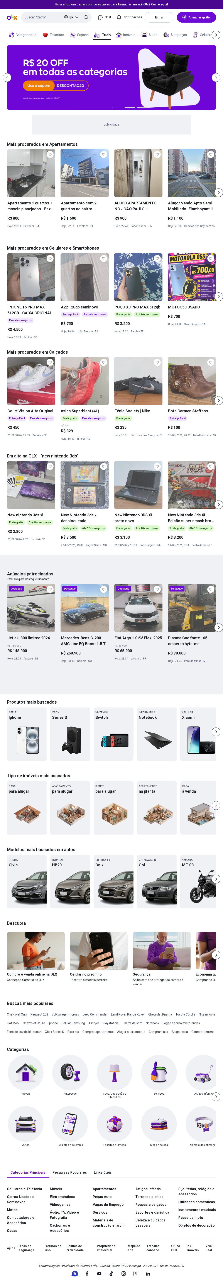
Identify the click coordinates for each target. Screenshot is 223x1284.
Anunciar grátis (200, 17)
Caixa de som (133, 1023)
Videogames (60, 1205)
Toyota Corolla (185, 1014)
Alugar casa (180, 1032)
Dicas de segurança (26, 1248)
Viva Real (209, 1248)
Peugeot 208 (39, 1014)
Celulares (207, 35)
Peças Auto (102, 1197)
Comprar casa (158, 1032)
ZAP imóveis (193, 1248)
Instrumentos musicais (197, 1210)
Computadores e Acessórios (20, 1220)
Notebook (152, 1023)
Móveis (56, 1189)
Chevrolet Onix (17, 1014)
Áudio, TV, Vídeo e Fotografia (64, 1215)
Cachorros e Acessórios (60, 1228)
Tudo (106, 35)
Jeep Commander (95, 1014)
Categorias (24, 35)
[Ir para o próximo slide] (218, 192)
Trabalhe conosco (152, 1248)
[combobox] (56, 17)
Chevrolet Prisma (160, 1014)
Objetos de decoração (196, 1225)
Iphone (53, 1023)
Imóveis (129, 35)
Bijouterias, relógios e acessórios (196, 1191)
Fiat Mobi (13, 1023)
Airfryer (93, 1023)
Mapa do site (134, 1248)
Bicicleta (73, 1032)
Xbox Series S (54, 1032)
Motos (12, 1210)
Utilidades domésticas (196, 1202)
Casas (12, 1231)
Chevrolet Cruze (34, 1023)
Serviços (100, 1212)
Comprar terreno (203, 1032)
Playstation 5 (111, 1023)
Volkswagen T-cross (65, 1014)
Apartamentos (104, 1189)
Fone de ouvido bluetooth (24, 1032)
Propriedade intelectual (106, 1248)
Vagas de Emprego (108, 1205)
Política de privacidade (75, 1248)
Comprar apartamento (98, 1032)
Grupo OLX (175, 1248)
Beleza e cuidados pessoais (150, 1223)
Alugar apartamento (131, 1032)
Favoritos (57, 35)
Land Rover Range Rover (128, 1014)
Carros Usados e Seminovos (20, 1199)
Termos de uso (53, 1248)
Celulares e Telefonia (24, 1189)
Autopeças (179, 35)
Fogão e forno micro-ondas (181, 1023)
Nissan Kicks (207, 1014)
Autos (153, 35)
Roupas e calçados (150, 1205)
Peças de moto (190, 1218)
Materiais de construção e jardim (109, 1223)
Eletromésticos (62, 1197)
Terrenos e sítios (149, 1197)
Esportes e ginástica (152, 1212)
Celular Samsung (73, 1023)
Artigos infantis (148, 1189)
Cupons (83, 35)
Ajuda (11, 1248)
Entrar (159, 17)
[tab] (28, 1173)
